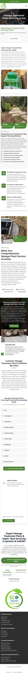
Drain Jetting (4, 618)
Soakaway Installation (5, 647)
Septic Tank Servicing (5, 657)
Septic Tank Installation (6, 648)
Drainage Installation (5, 643)
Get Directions (9, 520)
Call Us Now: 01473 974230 (15, 468)
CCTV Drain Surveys (5, 622)
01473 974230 (15, 1)
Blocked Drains (4, 617)
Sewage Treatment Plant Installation (9, 650)
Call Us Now (14, 326)
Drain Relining (4, 632)
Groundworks (4, 636)
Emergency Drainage (5, 620)
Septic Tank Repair (5, 659)
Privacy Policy (9, 672)
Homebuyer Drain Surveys (6, 624)
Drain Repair (4, 631)
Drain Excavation (4, 634)
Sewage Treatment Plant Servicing (8, 661)
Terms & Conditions (18, 672)
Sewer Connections (5, 645)
